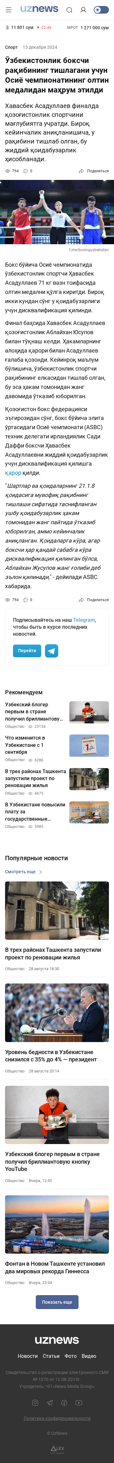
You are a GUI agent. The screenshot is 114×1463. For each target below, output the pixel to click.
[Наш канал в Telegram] (50, 1403)
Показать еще (57, 1302)
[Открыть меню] (8, 9)
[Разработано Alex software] (57, 1450)
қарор (13, 472)
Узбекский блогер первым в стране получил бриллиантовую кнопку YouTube (52, 1161)
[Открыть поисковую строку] (69, 10)
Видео (89, 1356)
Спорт (11, 47)
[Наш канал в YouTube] (79, 1403)
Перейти (27, 650)
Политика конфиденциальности (57, 1418)
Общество (14, 968)
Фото (71, 1356)
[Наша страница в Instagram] (35, 1403)
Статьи (51, 1356)
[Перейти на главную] (39, 9)
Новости (28, 1356)
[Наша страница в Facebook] (64, 1403)
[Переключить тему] (101, 10)
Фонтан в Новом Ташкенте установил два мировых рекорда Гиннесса (55, 1267)
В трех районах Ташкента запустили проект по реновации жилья (53, 953)
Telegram (84, 620)
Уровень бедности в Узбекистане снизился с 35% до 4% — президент (51, 1056)
